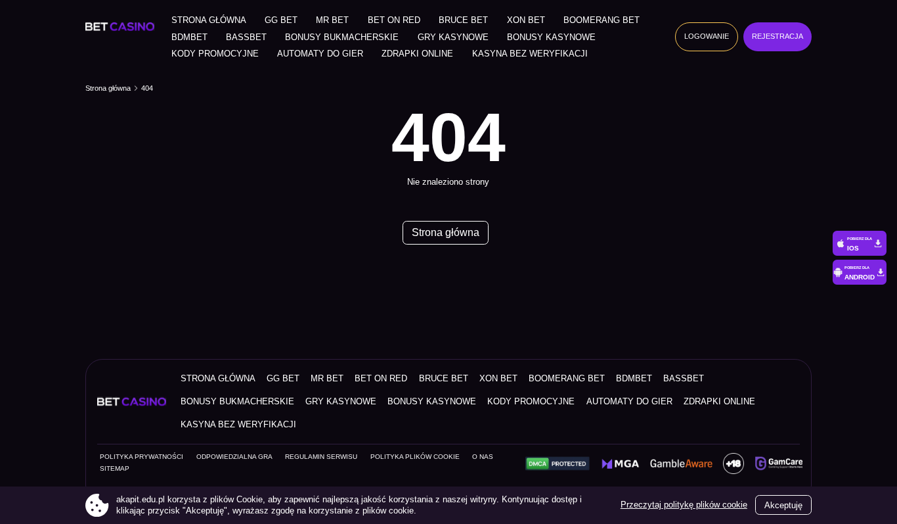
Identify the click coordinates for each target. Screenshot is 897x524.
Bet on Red (394, 20)
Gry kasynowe (453, 37)
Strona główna (208, 20)
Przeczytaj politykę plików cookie (684, 505)
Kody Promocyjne (215, 53)
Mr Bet (332, 20)
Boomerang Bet (601, 20)
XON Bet (526, 20)
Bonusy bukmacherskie (342, 37)
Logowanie (706, 36)
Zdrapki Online (417, 53)
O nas (482, 456)
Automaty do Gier (320, 53)
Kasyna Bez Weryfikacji (530, 53)
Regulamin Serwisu (321, 456)
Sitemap (114, 468)
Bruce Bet (463, 20)
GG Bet (281, 20)
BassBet (246, 37)
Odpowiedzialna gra (234, 456)
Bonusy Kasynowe (551, 37)
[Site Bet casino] (122, 26)
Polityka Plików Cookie (415, 456)
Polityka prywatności (141, 456)
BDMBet (189, 37)
